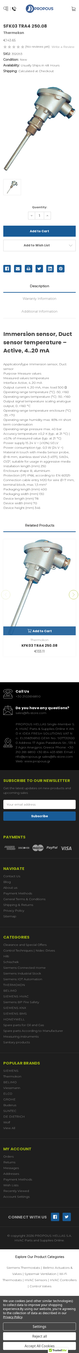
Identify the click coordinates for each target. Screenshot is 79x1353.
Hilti (6, 956)
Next (73, 594)
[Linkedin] (50, 268)
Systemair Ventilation (40, 1274)
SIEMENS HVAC (16, 996)
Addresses (11, 1174)
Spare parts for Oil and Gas (23, 1025)
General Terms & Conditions (24, 899)
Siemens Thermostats (23, 1268)
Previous (5, 594)
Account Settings (16, 1197)
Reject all (39, 1336)
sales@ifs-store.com (31, 713)
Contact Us (11, 876)
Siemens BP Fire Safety (21, 1002)
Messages (11, 1168)
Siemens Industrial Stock (22, 973)
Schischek (11, 962)
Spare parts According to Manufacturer (33, 1031)
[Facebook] (7, 268)
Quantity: (39, 207)
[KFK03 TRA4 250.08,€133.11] (39, 587)
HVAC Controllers (63, 1280)
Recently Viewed (16, 1191)
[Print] (28, 268)
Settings (39, 1326)
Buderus (9, 1105)
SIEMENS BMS (15, 1014)
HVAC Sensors (36, 1280)
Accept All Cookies (40, 1346)
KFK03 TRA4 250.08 (39, 645)
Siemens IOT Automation (22, 979)
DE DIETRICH (14, 1117)
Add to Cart (42, 631)
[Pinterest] (61, 268)
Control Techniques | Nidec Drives (29, 950)
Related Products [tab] (39, 525)
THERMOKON (14, 985)
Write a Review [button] (63, 47)
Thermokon (12, 1076)
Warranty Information (39, 298)
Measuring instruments (21, 1036)
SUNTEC (9, 1111)
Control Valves (40, 1286)
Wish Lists (10, 1185)
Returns (9, 1162)
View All (9, 1128)
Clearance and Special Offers (25, 945)
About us (10, 888)
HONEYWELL (14, 1019)
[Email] (18, 268)
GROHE (9, 1099)
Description (39, 286)
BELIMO (10, 991)
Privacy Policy (13, 911)
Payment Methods (17, 893)
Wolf (6, 1122)
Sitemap (9, 916)
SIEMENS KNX (14, 1008)
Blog (7, 882)
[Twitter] (39, 268)
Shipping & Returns (18, 905)
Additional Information (39, 311)
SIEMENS (10, 1071)
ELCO (7, 1094)
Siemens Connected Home (24, 968)
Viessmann (11, 1088)
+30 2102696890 (28, 696)
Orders (8, 1156)
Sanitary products (16, 1042)
